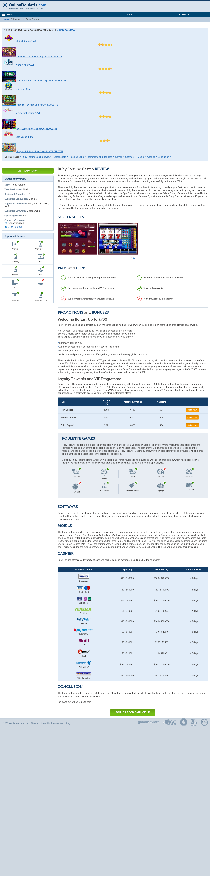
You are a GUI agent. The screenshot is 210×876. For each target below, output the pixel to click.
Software (129, 156)
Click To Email (15, 226)
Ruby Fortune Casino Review (36, 156)
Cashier (151, 156)
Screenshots (60, 156)
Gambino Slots (66, 30)
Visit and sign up (28, 170)
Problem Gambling (60, 723)
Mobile (140, 156)
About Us (45, 723)
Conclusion (163, 156)
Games (118, 156)
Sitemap (35, 723)
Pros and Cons (76, 156)
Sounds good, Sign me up (133, 712)
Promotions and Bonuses (99, 156)
